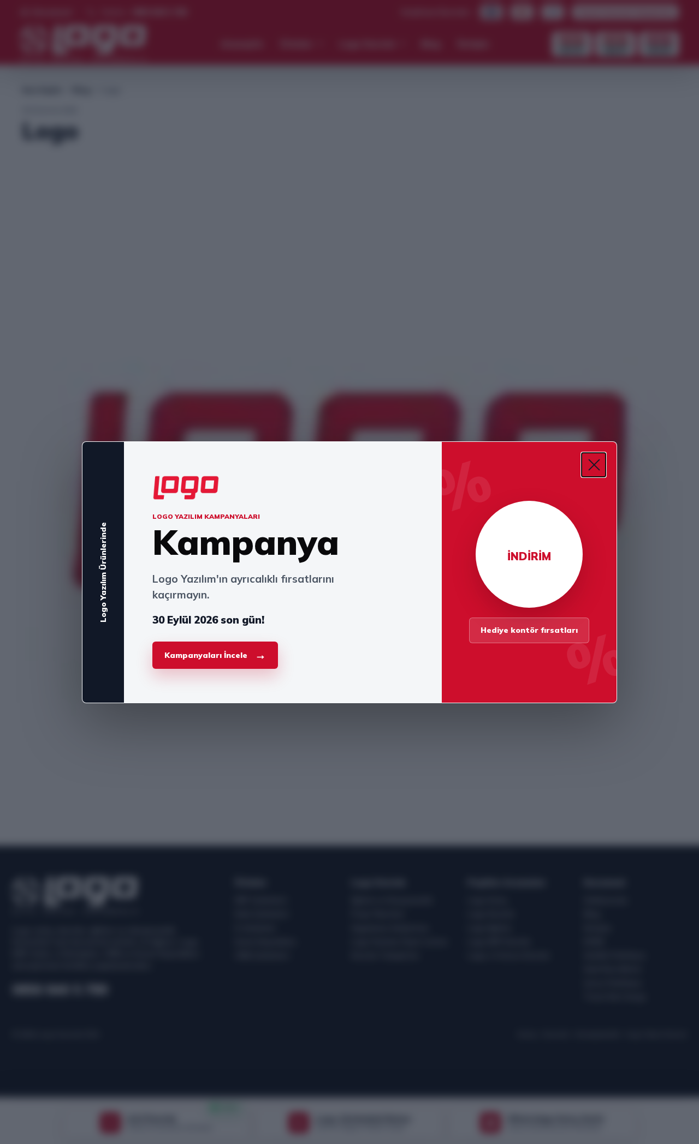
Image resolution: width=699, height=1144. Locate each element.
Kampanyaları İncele (215, 655)
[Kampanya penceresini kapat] (594, 465)
